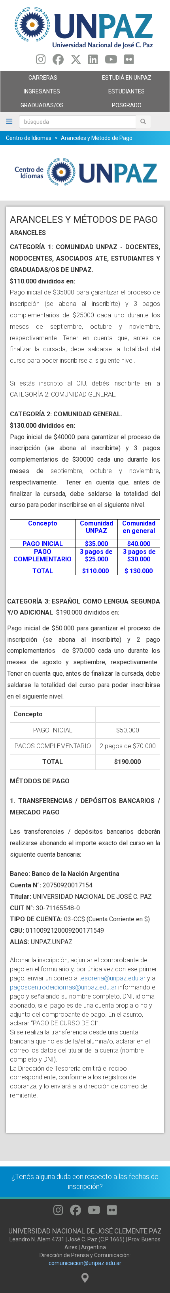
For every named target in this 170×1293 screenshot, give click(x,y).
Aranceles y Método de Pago (96, 138)
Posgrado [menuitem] (113, 107)
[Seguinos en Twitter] (75, 61)
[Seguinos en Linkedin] (93, 61)
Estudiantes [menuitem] (115, 93)
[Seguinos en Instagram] (41, 61)
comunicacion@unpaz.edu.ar (85, 1263)
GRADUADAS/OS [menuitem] (32, 107)
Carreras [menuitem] (28, 80)
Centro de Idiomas (28, 138)
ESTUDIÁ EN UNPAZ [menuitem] (118, 80)
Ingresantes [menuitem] (30, 93)
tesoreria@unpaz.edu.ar (112, 978)
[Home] (85, 27)
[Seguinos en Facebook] (58, 61)
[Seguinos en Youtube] (111, 61)
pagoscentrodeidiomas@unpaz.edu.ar (63, 987)
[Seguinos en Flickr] (129, 61)
